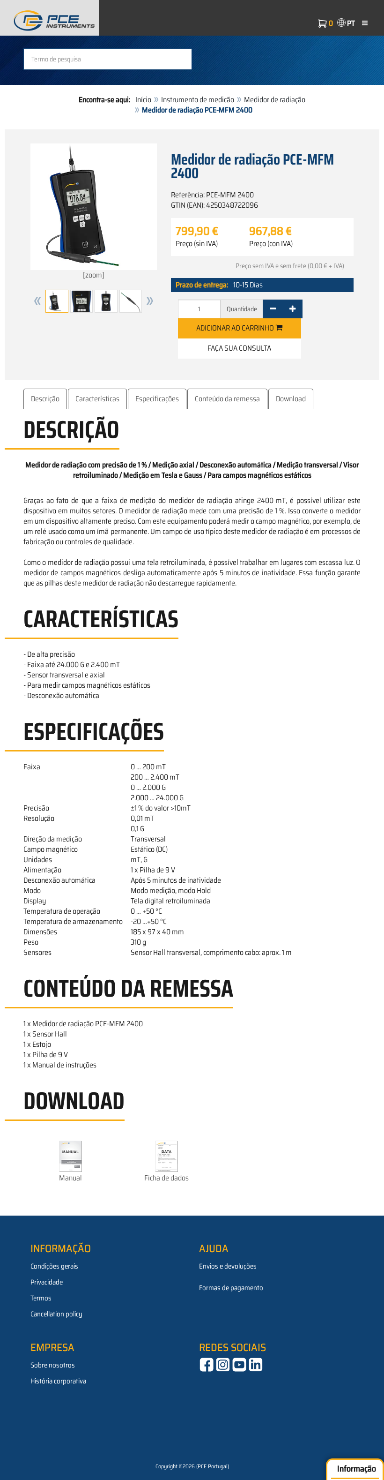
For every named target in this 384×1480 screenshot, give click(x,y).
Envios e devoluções (228, 1266)
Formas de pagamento (231, 1287)
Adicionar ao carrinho (235, 328)
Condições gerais (54, 1266)
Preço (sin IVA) (197, 244)
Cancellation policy (56, 1314)
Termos (41, 1298)
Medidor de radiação (274, 99)
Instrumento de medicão (197, 99)
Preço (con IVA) (271, 244)
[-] (273, 309)
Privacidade (46, 1282)
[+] (292, 309)
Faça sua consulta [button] (239, 348)
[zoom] (93, 275)
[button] (37, 301)
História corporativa (58, 1381)
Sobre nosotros (52, 1365)
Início (143, 99)
